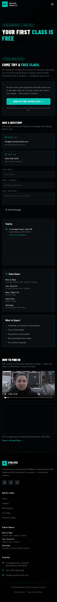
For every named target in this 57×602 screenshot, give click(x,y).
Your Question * (10, 191)
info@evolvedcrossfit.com (16, 141)
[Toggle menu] (52, 4)
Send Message (14, 210)
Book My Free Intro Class (26, 101)
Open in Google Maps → (18, 235)
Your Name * (8, 169)
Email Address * (10, 180)
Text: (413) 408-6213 (15, 570)
